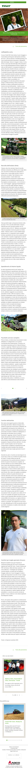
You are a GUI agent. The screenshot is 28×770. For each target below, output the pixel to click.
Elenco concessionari (14, 746)
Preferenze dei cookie (11, 749)
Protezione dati (14, 748)
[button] (6, 697)
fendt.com (15, 751)
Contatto (18, 749)
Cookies (4, 749)
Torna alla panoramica (21, 46)
